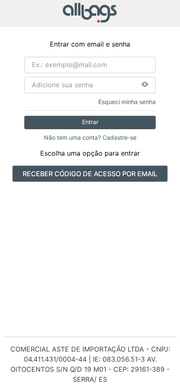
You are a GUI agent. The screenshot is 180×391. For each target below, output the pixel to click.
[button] (144, 85)
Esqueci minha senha (127, 102)
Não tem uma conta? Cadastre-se (90, 137)
